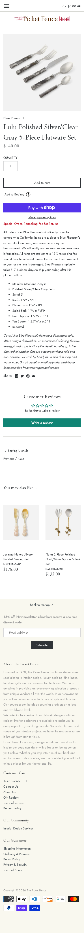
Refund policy (12, 808)
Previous (8, 458)
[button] (42, 194)
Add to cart (42, 182)
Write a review (42, 422)
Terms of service (13, 803)
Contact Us (10, 786)
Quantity (10, 158)
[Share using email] (33, 375)
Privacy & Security (15, 864)
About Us (9, 792)
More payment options (42, 217)
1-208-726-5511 (15, 781)
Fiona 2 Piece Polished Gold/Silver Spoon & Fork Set (62, 561)
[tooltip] (28, 194)
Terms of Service (13, 870)
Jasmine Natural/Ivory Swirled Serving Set (18, 559)
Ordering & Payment (16, 854)
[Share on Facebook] (16, 375)
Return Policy (11, 859)
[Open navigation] (6, 6)
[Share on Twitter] (22, 375)
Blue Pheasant (13, 118)
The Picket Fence (36, 890)
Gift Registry (11, 797)
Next (21, 458)
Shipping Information (17, 848)
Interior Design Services (18, 828)
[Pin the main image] (28, 375)
